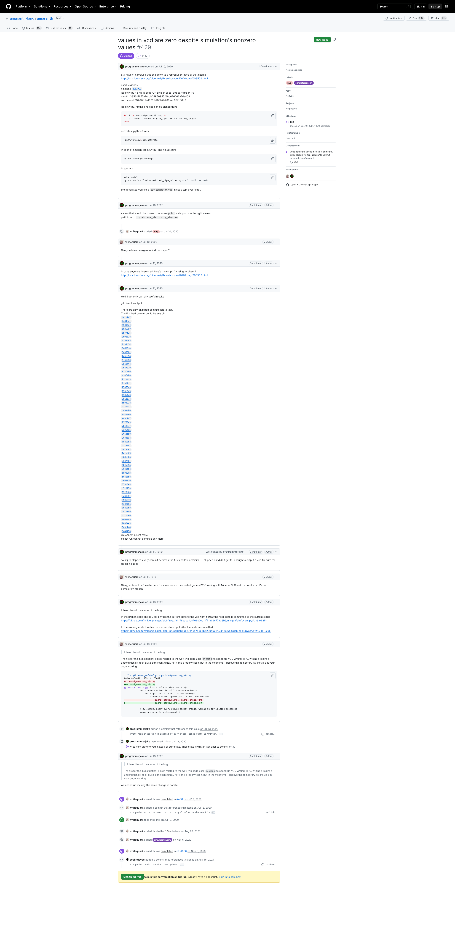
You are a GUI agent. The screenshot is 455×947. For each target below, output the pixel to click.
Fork (418, 18)
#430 (179, 799)
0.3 (167, 831)
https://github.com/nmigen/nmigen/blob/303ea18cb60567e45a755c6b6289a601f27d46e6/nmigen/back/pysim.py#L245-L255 (196, 630)
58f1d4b (270, 812)
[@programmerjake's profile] (122, 66)
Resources (61, 6)
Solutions (40, 6)
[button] (273, 116)
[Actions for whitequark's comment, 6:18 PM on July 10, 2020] (276, 241)
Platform (22, 6)
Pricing (125, 6)
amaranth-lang (22, 18)
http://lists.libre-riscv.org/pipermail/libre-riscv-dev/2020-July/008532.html (164, 275)
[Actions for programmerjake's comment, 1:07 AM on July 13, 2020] (276, 756)
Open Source (84, 6)
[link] (142, 55)
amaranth (45, 18)
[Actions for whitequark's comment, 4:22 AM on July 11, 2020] (276, 576)
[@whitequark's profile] (122, 242)
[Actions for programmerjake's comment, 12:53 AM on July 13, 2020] (276, 602)
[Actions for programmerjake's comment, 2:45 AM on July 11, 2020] (276, 288)
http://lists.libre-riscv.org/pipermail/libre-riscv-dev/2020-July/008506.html (164, 78)
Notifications (396, 18)
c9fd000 (181, 851)
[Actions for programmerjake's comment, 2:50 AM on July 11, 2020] (276, 551)
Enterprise (106, 6)
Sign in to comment (230, 876)
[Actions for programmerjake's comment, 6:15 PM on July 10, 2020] (276, 205)
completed (167, 799)
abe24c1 (270, 734)
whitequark (131, 241)
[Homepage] (8, 6)
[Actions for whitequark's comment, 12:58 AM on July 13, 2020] (276, 644)
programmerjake (134, 66)
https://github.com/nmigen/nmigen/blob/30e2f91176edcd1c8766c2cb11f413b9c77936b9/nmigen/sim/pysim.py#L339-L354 (194, 620)
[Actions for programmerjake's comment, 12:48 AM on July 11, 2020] (276, 263)
